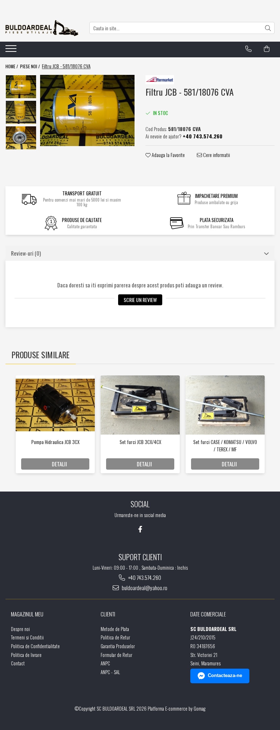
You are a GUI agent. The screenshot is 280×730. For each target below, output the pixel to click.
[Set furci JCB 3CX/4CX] (140, 405)
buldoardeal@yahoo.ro (144, 588)
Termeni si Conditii (27, 637)
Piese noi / (30, 66)
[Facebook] (140, 529)
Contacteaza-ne (225, 675)
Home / (12, 66)
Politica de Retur (115, 637)
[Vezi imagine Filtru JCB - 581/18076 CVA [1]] (21, 112)
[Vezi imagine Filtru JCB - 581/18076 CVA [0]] (21, 86)
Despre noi (20, 629)
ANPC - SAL (110, 672)
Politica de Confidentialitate (35, 646)
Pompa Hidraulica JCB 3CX (55, 442)
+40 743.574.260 (144, 577)
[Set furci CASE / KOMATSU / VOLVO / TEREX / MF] (225, 405)
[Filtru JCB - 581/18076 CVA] (87, 110)
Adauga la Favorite (168, 154)
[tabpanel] (87, 110)
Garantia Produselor (118, 646)
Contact (18, 663)
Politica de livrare (26, 654)
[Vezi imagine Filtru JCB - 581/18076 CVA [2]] (21, 137)
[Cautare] (268, 28)
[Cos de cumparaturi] (267, 49)
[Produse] (11, 50)
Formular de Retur (116, 654)
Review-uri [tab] (26, 253)
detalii (59, 464)
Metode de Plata (115, 629)
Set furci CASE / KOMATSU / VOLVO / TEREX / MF (225, 445)
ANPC (105, 663)
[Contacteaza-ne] (248, 49)
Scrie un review (140, 299)
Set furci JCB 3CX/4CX (140, 442)
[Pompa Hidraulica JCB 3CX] (55, 405)
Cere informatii (216, 154)
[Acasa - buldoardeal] (41, 28)
